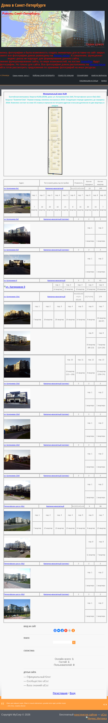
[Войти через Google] (69, 630)
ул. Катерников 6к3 (11, 250)
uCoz (104, 714)
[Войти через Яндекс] (65, 630)
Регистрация (60, 693)
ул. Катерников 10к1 (12, 297)
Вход (72, 693)
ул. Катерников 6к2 (11, 219)
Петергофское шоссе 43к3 (14, 594)
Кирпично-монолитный (54, 188)
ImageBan (86, 61)
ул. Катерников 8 (10, 280)
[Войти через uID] (55, 630)
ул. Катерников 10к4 (12, 445)
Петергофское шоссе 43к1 (14, 506)
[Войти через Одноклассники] (73, 630)
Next (106, 704)
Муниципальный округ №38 (55, 94)
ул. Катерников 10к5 (12, 476)
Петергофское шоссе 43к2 (14, 564)
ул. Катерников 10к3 (12, 414)
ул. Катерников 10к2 (12, 383)
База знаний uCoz (37, 685)
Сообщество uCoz (38, 681)
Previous (104, 704)
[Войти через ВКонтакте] (58, 630)
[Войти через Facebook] (62, 630)
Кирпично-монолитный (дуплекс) (56, 219)
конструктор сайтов (85, 714)
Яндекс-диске (62, 55)
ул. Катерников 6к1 (11, 188)
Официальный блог (39, 676)
